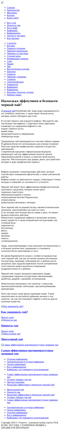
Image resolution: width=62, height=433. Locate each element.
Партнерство (13, 10)
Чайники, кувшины (16, 76)
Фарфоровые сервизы (17, 58)
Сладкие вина (14, 56)
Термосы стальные (16, 48)
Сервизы (11, 79)
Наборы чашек (14, 95)
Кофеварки (12, 30)
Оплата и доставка (16, 35)
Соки (9, 61)
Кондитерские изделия (18, 69)
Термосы (11, 74)
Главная (11, 7)
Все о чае (11, 23)
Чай (9, 66)
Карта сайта (13, 18)
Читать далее (7, 317)
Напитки (11, 71)
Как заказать (13, 38)
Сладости (11, 43)
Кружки (11, 45)
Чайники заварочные (17, 51)
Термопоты (12, 84)
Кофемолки (12, 89)
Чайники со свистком (17, 53)
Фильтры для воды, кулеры (20, 92)
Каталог (11, 15)
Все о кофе (12, 28)
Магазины (12, 12)
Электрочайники (15, 82)
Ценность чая (13, 25)
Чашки (10, 64)
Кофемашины (13, 33)
